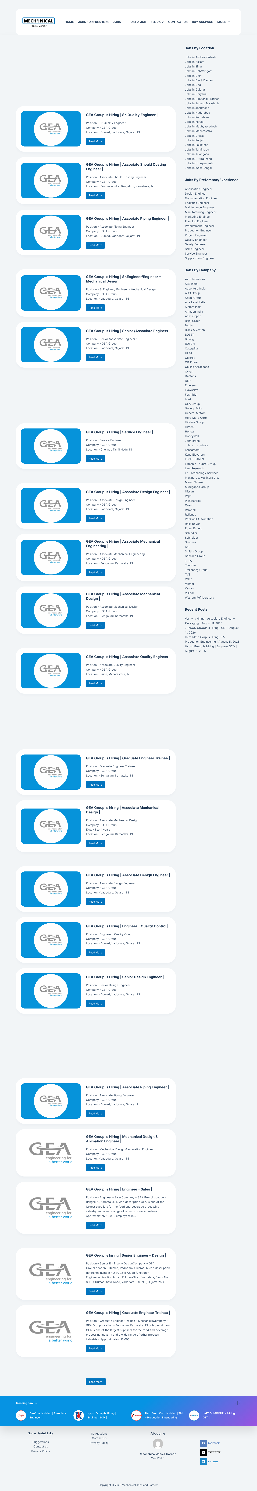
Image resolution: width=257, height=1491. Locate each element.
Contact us (178, 22)
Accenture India (195, 288)
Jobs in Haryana (195, 94)
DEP (188, 380)
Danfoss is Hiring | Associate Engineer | (48, 1415)
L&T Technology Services (201, 473)
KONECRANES (194, 459)
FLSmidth (191, 394)
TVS (187, 574)
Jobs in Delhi (193, 75)
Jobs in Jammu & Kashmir (202, 103)
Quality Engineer (196, 239)
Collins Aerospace (197, 367)
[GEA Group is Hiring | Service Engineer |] (51, 446)
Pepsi (188, 496)
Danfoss (190, 376)
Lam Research (194, 468)
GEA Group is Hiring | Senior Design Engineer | (125, 977)
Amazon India (194, 311)
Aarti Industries (195, 279)
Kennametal (192, 450)
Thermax (191, 565)
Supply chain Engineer (199, 258)
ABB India (191, 283)
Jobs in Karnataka (197, 117)
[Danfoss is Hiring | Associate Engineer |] (21, 1415)
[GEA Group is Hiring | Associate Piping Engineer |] (51, 232)
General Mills (193, 408)
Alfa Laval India (195, 302)
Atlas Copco (193, 316)
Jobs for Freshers (93, 22)
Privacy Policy (40, 1451)
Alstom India (193, 307)
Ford (188, 399)
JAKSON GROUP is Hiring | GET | (207, 628)
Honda (189, 431)
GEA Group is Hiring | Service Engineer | (119, 432)
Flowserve (191, 390)
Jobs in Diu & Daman (199, 80)
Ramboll (190, 510)
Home (69, 22)
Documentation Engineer (201, 198)
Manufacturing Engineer (200, 212)
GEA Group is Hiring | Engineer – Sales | (119, 1189)
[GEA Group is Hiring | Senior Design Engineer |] (51, 991)
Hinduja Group (194, 422)
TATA (188, 560)
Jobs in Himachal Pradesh (202, 99)
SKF (187, 547)
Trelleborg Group (196, 570)
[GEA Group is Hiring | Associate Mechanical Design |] (51, 610)
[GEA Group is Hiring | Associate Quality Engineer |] (51, 670)
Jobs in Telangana (197, 154)
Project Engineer (196, 235)
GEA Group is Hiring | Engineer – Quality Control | (127, 926)
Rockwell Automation (199, 519)
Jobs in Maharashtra (198, 131)
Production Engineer (198, 230)
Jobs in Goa (193, 85)
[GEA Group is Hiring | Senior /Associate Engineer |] (51, 344)
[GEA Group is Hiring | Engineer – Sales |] (51, 1207)
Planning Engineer (197, 221)
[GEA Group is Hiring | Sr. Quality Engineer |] (51, 128)
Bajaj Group (192, 321)
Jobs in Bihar (193, 66)
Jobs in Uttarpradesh (199, 163)
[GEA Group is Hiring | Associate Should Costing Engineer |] (51, 180)
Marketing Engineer (198, 216)
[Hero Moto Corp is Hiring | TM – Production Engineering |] (136, 1415)
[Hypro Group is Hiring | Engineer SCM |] (78, 1415)
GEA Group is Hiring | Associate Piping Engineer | (127, 218)
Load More (95, 1381)
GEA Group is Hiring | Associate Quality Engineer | (128, 657)
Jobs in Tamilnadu (197, 149)
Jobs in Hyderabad (197, 112)
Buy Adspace (202, 22)
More (221, 22)
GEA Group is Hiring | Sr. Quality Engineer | (122, 115)
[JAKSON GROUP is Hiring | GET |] (194, 1415)
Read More (97, 142)
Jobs (117, 22)
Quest (189, 505)
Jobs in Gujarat (195, 89)
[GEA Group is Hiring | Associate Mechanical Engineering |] (51, 557)
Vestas (189, 588)
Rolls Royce (192, 523)
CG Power (191, 362)
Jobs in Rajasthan (196, 144)
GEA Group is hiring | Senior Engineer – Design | (126, 1255)
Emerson (191, 385)
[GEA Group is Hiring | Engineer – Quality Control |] (51, 940)
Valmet (189, 583)
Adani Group (193, 297)
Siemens (190, 542)
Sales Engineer (194, 249)
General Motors (195, 413)
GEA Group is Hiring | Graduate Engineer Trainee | (128, 758)
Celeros (190, 357)
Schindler (191, 533)
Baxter (189, 325)
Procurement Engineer (199, 226)
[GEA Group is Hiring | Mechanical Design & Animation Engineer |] (51, 1153)
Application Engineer (198, 189)
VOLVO (189, 593)
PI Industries (193, 500)
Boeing (189, 339)
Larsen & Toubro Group (200, 464)
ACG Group (192, 293)
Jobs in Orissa (194, 135)
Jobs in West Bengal (198, 168)
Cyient (189, 371)
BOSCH (190, 343)
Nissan (189, 491)
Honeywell (192, 436)
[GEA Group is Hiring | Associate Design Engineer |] (51, 505)
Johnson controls (196, 445)
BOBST (189, 334)
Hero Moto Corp (196, 417)
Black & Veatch (195, 330)
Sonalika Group (195, 556)
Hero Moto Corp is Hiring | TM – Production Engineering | (164, 1415)
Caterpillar (192, 348)
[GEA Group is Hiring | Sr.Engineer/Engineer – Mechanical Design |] (51, 293)
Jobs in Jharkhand (197, 108)
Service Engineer (196, 253)
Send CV (157, 22)
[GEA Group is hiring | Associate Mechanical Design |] (51, 826)
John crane (192, 440)
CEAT (188, 353)
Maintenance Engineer (199, 207)
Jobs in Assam (194, 61)
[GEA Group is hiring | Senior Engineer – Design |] (51, 1274)
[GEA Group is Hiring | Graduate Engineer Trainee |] (51, 772)
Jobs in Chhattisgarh (198, 71)
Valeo (188, 579)
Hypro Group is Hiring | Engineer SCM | (211, 646)
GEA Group (192, 404)
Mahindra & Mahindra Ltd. (202, 477)
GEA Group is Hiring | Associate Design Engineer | (128, 492)
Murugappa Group (197, 487)
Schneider (191, 537)
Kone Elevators (195, 454)
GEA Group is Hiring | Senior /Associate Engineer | (128, 331)
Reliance (190, 514)
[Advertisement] (105, 4)
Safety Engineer (195, 244)
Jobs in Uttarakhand (198, 158)
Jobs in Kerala (194, 121)
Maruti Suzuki (194, 482)
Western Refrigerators (199, 597)
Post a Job (137, 22)
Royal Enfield (193, 528)
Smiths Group (194, 551)
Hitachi (189, 427)
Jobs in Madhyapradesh (201, 126)
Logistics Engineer (197, 203)
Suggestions (41, 1442)
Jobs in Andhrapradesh (200, 57)
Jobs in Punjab (194, 140)
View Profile (157, 1458)
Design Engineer (195, 193)
